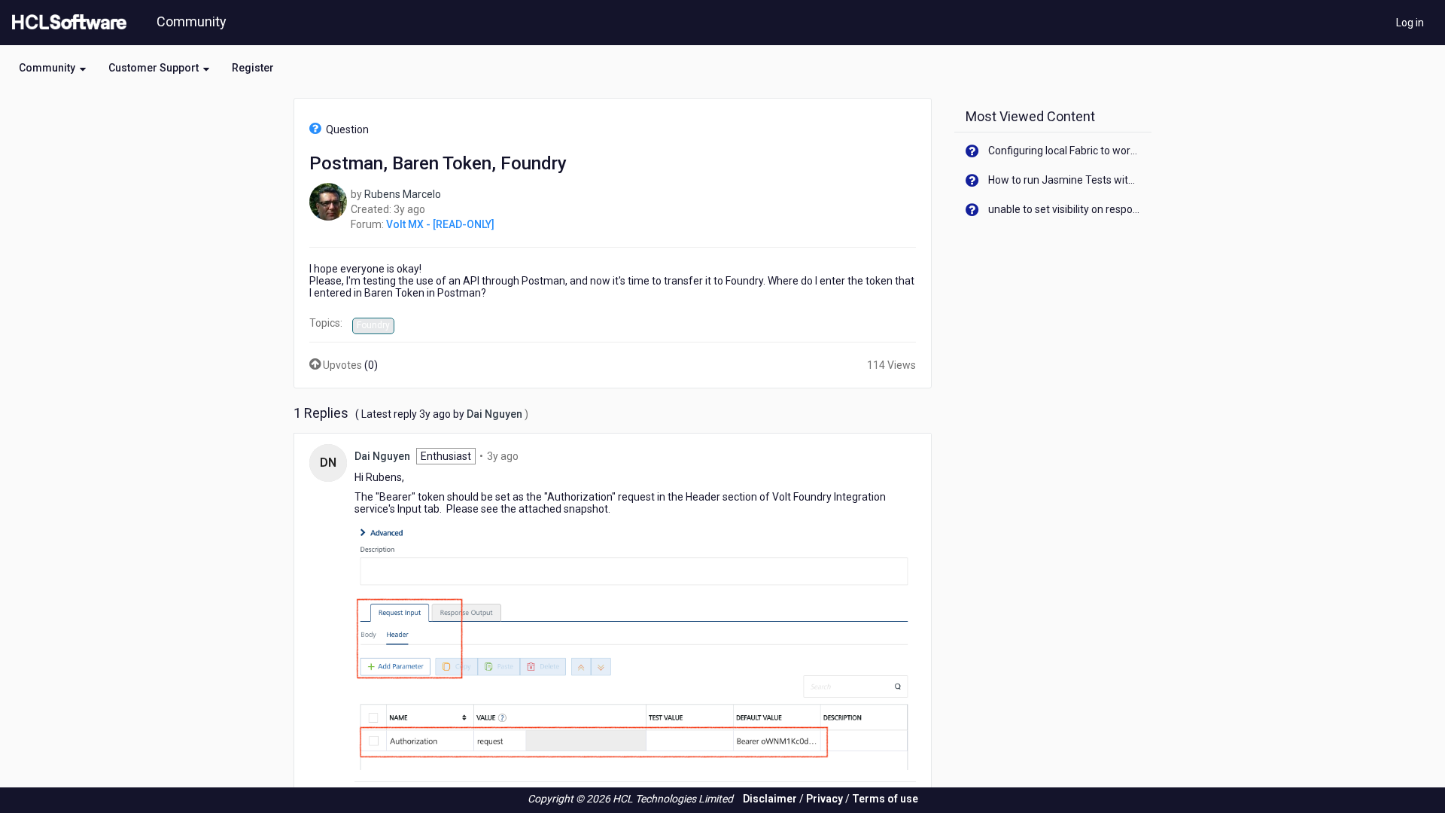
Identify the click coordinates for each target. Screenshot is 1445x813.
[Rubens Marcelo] (328, 201)
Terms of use (885, 799)
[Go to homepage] (66, 22)
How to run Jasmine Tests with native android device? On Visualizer (1064, 180)
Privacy (824, 799)
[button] (52, 67)
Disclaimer (770, 799)
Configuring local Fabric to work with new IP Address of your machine (1064, 151)
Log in (1410, 23)
